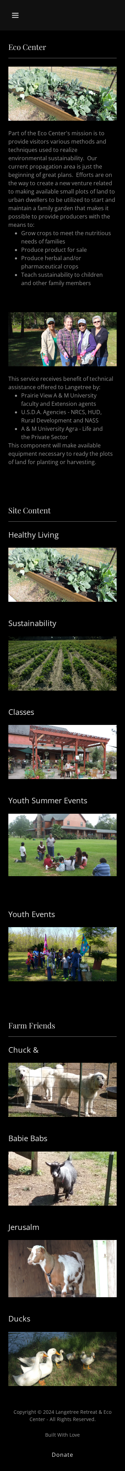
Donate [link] (62, 1455)
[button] (20, 15)
